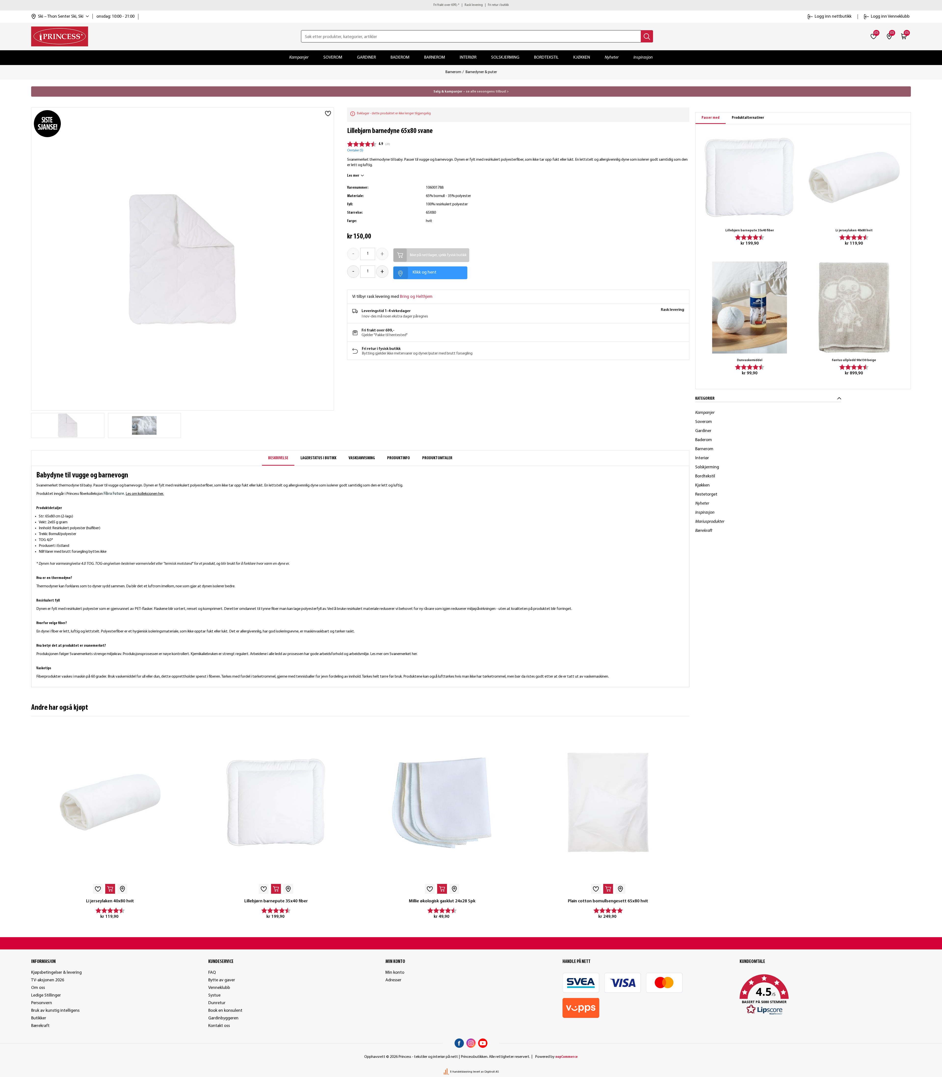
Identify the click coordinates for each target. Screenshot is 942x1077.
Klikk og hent (424, 272)
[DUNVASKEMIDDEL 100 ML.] (750, 308)
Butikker (38, 1018)
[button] (825, 994)
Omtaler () (355, 150)
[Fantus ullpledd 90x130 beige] (854, 308)
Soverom (332, 57)
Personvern (41, 1003)
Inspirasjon (643, 57)
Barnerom (434, 57)
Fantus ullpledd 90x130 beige (854, 360)
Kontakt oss (219, 1026)
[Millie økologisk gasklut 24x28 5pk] (442, 802)
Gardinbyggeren (223, 1018)
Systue (214, 995)
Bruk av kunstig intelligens (55, 1010)
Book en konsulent (225, 1010)
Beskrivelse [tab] (278, 458)
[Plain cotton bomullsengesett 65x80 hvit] (608, 802)
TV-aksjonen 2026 (47, 980)
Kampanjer (299, 57)
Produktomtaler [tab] (437, 458)
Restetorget (706, 494)
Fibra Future (114, 493)
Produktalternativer (748, 118)
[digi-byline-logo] (446, 1071)
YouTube (482, 1043)
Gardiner (366, 57)
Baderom (400, 57)
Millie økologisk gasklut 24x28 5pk (442, 901)
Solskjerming (505, 57)
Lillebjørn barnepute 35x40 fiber (276, 901)
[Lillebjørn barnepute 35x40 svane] (276, 802)
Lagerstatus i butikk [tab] (318, 458)
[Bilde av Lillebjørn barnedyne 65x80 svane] (144, 425)
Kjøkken (581, 57)
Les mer (353, 176)
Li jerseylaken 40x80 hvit (110, 901)
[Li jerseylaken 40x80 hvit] (110, 802)
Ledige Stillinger (46, 995)
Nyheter (612, 57)
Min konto (394, 972)
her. (415, 654)
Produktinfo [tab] (398, 458)
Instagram (471, 1043)
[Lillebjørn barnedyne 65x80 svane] (67, 425)
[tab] (710, 118)
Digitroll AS (491, 1071)
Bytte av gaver (221, 980)
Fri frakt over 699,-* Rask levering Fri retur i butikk (471, 5)
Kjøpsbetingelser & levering (56, 972)
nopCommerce (566, 1057)
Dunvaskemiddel (749, 360)
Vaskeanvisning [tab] (362, 458)
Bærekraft (703, 530)
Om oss (38, 987)
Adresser (393, 980)
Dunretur (216, 1003)
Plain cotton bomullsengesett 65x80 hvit (608, 901)
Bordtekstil (546, 57)
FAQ (212, 972)
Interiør (468, 57)
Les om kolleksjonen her (144, 494)
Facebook (459, 1043)
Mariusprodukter (709, 521)
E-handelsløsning (461, 1071)
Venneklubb (219, 987)
